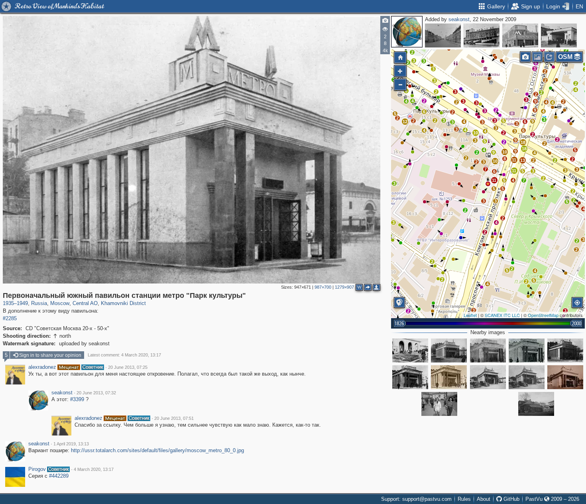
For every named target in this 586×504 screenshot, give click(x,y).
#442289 (59, 476)
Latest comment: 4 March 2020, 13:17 (124, 354)
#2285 (10, 318)
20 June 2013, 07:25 (127, 367)
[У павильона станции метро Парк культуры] (410, 350)
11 (494, 180)
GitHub (510, 499)
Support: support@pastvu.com (416, 499)
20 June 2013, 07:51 (174, 418)
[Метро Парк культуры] (449, 350)
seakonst (459, 19)
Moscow (59, 303)
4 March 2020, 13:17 (94, 469)
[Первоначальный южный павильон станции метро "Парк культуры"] (488, 183)
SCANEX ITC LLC (502, 315)
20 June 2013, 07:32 (96, 392)
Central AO (85, 303)
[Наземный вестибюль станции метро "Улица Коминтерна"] (520, 35)
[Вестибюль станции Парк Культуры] (449, 377)
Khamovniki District (123, 303)
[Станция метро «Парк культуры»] (565, 350)
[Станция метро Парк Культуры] (488, 377)
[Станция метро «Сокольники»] (559, 35)
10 (475, 132)
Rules (464, 499)
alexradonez (42, 367)
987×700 (323, 287)
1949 (22, 303)
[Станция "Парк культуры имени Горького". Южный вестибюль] (527, 377)
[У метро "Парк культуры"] (439, 404)
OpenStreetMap (543, 315)
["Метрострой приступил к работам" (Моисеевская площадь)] (481, 35)
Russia (39, 303)
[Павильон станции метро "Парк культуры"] (410, 377)
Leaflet (470, 315)
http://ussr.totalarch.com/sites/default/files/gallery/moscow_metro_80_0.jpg (157, 450)
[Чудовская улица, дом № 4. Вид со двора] (536, 404)
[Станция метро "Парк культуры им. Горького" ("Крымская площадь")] (488, 350)
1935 (8, 303)
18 (523, 142)
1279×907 (344, 287)
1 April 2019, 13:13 (71, 443)
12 (405, 121)
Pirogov (37, 469)
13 (522, 160)
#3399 (77, 399)
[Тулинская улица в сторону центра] (443, 35)
